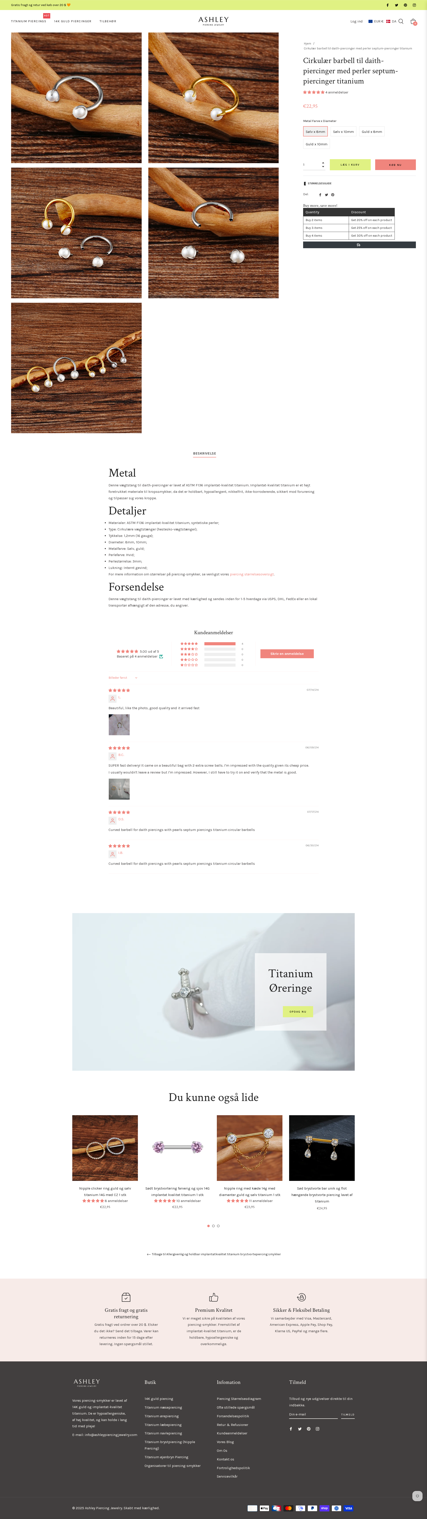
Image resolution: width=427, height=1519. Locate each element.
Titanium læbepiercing (163, 1425)
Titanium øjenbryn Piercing (166, 1457)
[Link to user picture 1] (119, 724)
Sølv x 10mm (343, 132)
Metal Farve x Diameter (319, 121)
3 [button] (218, 1226)
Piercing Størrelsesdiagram (239, 1399)
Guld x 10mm (316, 144)
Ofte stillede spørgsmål (236, 1407)
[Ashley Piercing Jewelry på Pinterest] (405, 5)
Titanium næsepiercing (163, 1407)
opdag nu (298, 1011)
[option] (105, 1168)
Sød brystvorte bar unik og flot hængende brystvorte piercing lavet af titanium (321, 1194)
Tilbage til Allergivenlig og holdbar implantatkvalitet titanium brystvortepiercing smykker (216, 1254)
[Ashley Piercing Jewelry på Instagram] (414, 5)
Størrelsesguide (320, 183)
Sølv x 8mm (315, 132)
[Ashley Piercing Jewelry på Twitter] (396, 5)
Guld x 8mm (372, 132)
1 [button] (208, 1226)
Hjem (307, 43)
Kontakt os (225, 1459)
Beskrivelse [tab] (204, 453)
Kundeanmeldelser (232, 1433)
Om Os (222, 1450)
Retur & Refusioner (232, 1425)
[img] (119, 690)
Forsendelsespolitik (233, 1416)
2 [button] (213, 1226)
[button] (382, 21)
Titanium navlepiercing (163, 1433)
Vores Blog (225, 1442)
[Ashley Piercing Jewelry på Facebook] (387, 5)
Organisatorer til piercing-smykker (173, 1466)
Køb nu (395, 165)
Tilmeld (348, 1414)
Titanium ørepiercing (162, 1416)
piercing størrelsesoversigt (252, 574)
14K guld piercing (159, 1399)
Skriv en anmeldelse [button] (287, 654)
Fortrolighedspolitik (233, 1468)
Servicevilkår (227, 1476)
